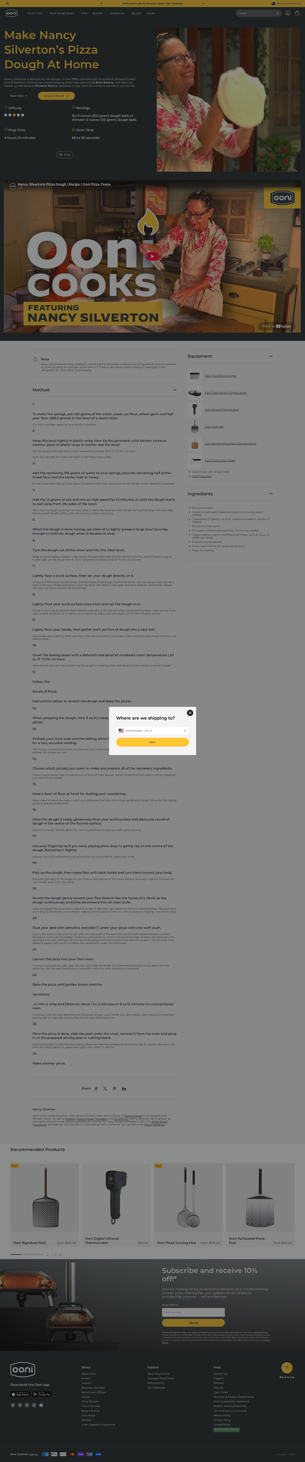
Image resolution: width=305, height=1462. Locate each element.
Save (152, 742)
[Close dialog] (190, 713)
